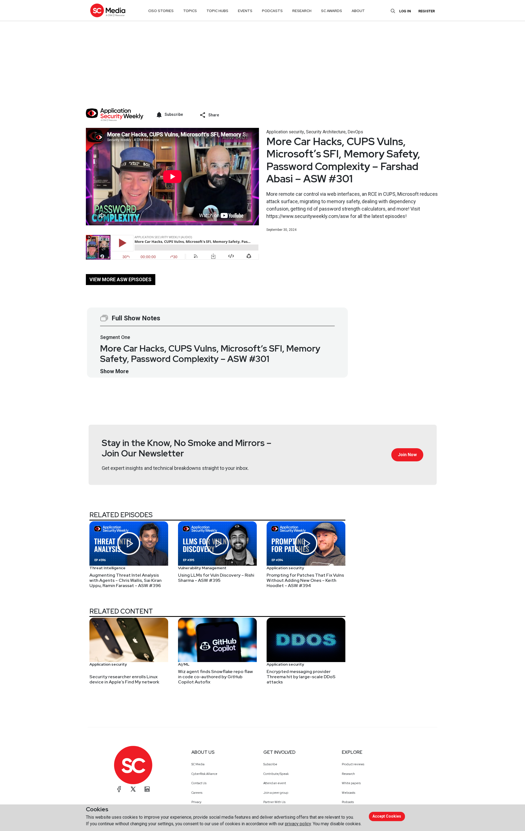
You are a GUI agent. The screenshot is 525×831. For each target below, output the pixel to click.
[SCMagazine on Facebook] (119, 789)
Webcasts (348, 793)
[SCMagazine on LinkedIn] (147, 789)
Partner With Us (274, 802)
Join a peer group (275, 793)
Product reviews (353, 764)
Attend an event (274, 783)
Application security (285, 131)
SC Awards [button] (331, 10)
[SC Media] (107, 10)
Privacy (196, 802)
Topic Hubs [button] (217, 10)
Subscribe (270, 764)
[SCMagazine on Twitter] (133, 789)
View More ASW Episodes (120, 279)
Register (426, 11)
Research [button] (301, 10)
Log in (405, 11)
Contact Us (198, 783)
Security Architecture (326, 131)
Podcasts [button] (272, 10)
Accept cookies (386, 816)
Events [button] (245, 10)
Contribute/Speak (276, 774)
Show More (114, 371)
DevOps (355, 131)
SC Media (198, 764)
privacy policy (298, 823)
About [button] (358, 10)
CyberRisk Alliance (204, 774)
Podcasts (348, 802)
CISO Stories (161, 10)
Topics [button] (190, 10)
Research (348, 774)
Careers (196, 793)
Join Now (407, 454)
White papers (351, 783)
